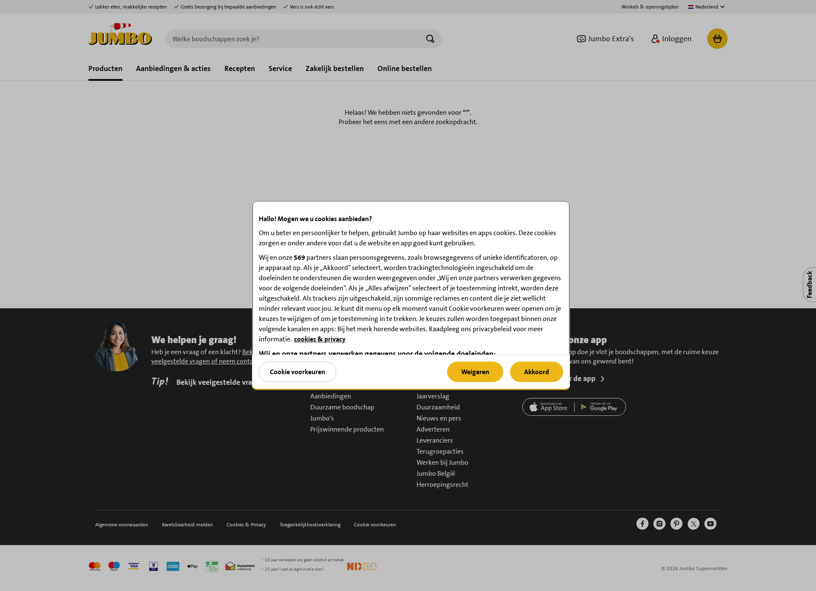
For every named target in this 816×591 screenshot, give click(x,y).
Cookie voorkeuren (297, 371)
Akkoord (536, 371)
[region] (411, 296)
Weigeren (475, 371)
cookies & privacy (320, 339)
